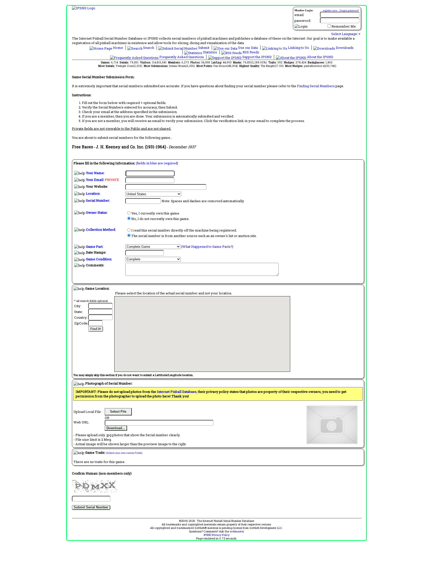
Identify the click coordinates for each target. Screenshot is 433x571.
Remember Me (344, 26)
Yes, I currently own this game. (155, 213)
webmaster (237, 531)
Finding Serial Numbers (316, 86)
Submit (203, 47)
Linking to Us (298, 47)
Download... (115, 428)
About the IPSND (319, 57)
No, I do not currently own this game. (160, 218)
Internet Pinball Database (176, 391)
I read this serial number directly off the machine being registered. (184, 230)
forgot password (349, 10)
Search (148, 47)
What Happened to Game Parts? (207, 246)
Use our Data (248, 47)
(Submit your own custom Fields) (124, 452)
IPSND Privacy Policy (217, 535)
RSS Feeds (250, 52)
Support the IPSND (257, 57)
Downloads (344, 47)
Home (118, 47)
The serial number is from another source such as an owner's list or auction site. (194, 236)
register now (330, 10)
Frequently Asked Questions (182, 57)
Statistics (210, 52)
